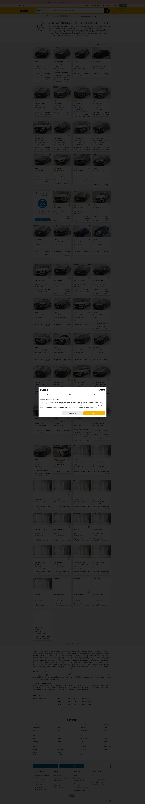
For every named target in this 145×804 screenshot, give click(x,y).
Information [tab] (72, 394)
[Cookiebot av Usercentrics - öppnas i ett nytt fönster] (98, 390)
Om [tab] (95, 394)
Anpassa (71, 413)
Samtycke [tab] (49, 394)
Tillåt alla (94, 413)
